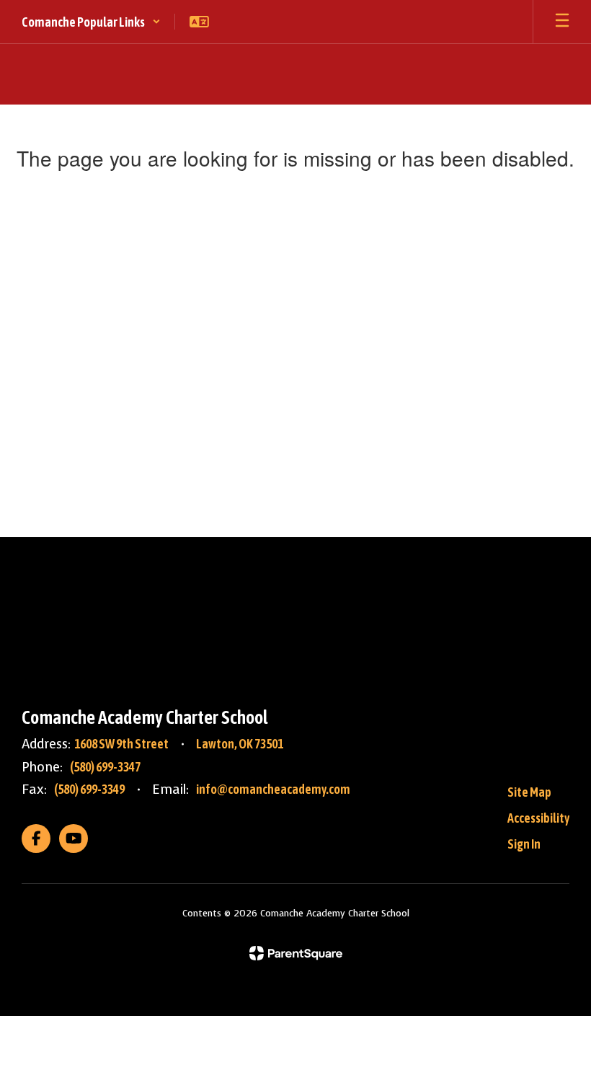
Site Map (529, 792)
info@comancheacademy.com (273, 789)
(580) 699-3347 (105, 766)
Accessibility (538, 818)
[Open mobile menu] (562, 21)
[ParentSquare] (296, 953)
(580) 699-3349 (89, 789)
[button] (91, 21)
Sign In (524, 844)
